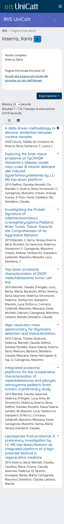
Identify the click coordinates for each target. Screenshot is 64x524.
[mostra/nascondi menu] (60, 6)
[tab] (9, 120)
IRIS (4, 31)
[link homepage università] (21, 6)
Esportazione (48, 96)
